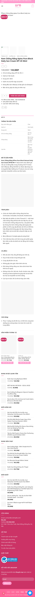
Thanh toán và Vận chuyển (9, 536)
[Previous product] (5, 66)
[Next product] (2, 66)
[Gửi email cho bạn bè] (5, 107)
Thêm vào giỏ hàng (18, 96)
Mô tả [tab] (3, 117)
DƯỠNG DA (12, 56)
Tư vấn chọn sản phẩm (8, 548)
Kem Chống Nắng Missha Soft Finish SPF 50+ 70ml (7, 357)
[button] (2, 6)
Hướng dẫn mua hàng (8, 539)
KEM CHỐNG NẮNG (22, 56)
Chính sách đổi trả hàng (8, 542)
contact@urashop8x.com (13, 518)
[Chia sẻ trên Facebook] (2, 107)
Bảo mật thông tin (6, 545)
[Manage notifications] (3, 593)
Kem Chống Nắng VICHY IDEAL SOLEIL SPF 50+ (24, 357)
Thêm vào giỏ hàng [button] (7, 362)
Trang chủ (4, 56)
